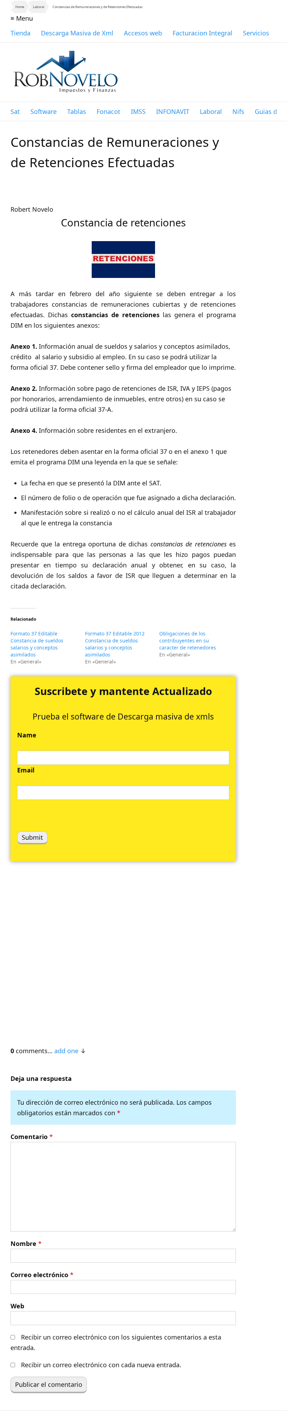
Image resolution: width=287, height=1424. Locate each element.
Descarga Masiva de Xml (77, 33)
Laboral (38, 7)
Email (25, 770)
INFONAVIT (172, 111)
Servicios (256, 33)
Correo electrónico (42, 1274)
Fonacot (108, 111)
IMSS (138, 111)
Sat (15, 111)
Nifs (238, 111)
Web (17, 1306)
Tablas (76, 111)
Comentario (31, 1136)
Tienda (20, 33)
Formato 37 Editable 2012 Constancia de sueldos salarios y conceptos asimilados (115, 644)
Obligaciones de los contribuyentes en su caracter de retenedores (187, 640)
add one (66, 1051)
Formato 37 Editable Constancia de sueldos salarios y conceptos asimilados (36, 644)
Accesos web (143, 33)
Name (26, 735)
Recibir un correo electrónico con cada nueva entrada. (101, 1365)
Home (19, 7)
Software (43, 111)
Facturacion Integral (202, 33)
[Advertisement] (123, 950)
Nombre (26, 1243)
